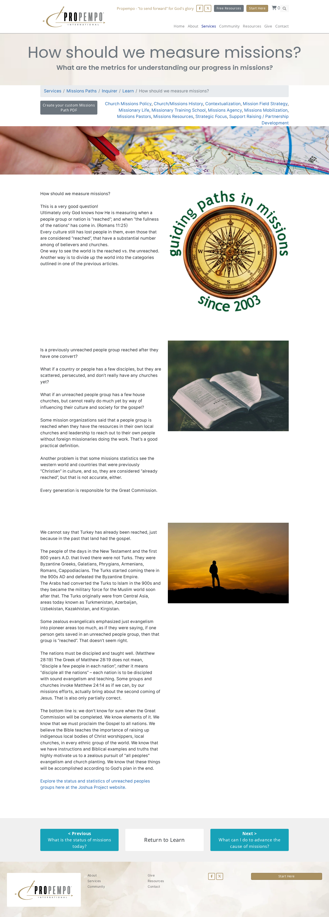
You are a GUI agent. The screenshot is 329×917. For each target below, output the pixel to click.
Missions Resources (173, 116)
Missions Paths (81, 91)
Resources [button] (252, 26)
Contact (282, 26)
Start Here (257, 8)
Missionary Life (134, 110)
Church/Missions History (178, 103)
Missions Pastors (134, 116)
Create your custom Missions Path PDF (69, 108)
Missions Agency (225, 110)
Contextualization (223, 103)
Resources (156, 881)
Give (268, 26)
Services (52, 91)
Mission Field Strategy (265, 103)
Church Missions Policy (128, 103)
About (193, 26)
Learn (128, 91)
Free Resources (229, 8)
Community (96, 886)
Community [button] (229, 26)
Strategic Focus (211, 116)
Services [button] (208, 26)
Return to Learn (164, 839)
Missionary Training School (179, 110)
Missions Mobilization (266, 110)
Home (179, 26)
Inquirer (109, 91)
